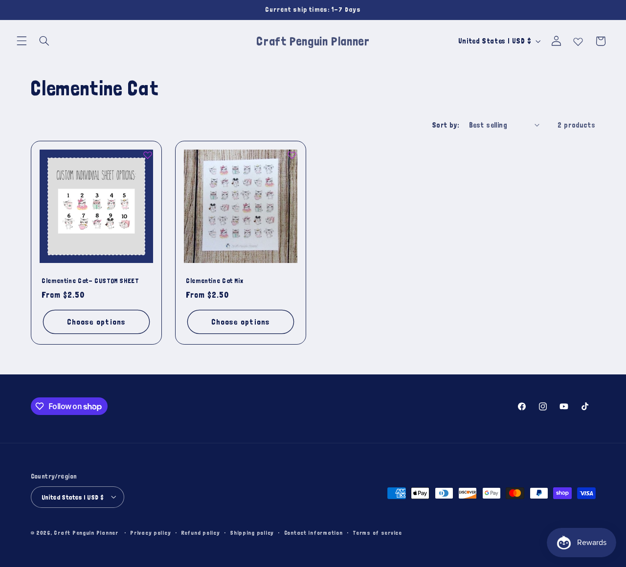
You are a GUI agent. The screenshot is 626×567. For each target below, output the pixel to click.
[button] (21, 41)
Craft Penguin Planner (86, 532)
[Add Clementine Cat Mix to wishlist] (292, 155)
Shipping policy (252, 532)
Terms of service (377, 532)
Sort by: (445, 125)
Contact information (313, 532)
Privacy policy (150, 532)
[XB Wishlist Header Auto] (578, 39)
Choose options (96, 322)
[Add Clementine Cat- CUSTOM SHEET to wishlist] (147, 155)
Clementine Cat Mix (214, 281)
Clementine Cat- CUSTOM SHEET (90, 281)
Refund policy (200, 532)
